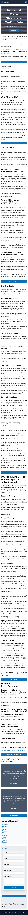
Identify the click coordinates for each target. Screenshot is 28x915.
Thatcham (4, 840)
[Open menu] (26, 2)
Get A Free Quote (14, 815)
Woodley (14, 750)
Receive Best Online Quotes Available (14, 281)
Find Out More (14, 679)
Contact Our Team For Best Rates (14, 143)
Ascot (3, 834)
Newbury (4, 841)
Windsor (4, 837)
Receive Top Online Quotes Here (14, 472)
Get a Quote (13, 30)
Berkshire (4, 830)
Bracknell (9, 750)
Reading (4, 832)
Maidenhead (5, 835)
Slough (4, 838)
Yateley (23, 750)
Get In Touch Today (14, 61)
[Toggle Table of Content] (13, 67)
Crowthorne (3, 750)
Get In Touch (14, 895)
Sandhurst (18, 750)
